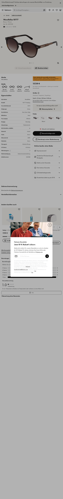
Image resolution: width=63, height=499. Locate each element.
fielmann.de (39, 252)
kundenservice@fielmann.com (21, 269)
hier (35, 271)
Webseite (28, 266)
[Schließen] (50, 225)
